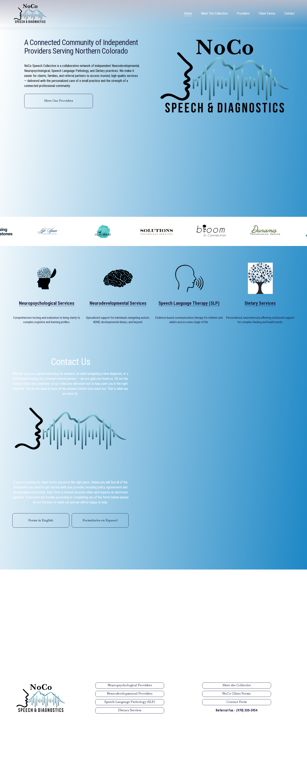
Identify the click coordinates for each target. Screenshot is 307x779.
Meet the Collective (236, 685)
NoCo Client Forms (236, 693)
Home (188, 13)
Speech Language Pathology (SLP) (129, 702)
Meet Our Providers (58, 101)
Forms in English (40, 520)
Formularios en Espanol (100, 520)
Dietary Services (129, 710)
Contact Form (236, 702)
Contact (289, 13)
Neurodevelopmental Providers (129, 693)
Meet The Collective (214, 13)
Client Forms (267, 13)
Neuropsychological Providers (130, 685)
